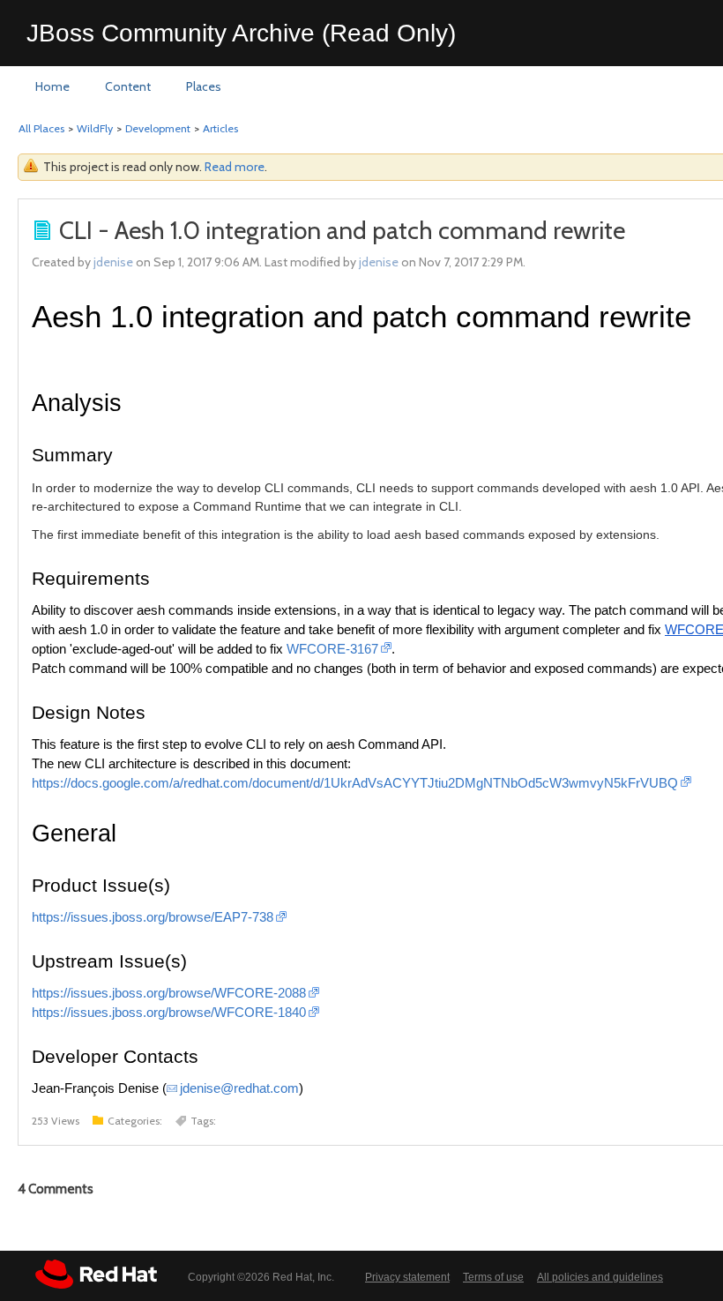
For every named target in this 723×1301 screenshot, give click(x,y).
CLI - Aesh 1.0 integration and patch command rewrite (342, 230)
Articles (220, 128)
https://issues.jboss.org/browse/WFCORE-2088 (169, 993)
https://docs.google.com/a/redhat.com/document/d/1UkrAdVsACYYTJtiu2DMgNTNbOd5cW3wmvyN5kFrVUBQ (355, 783)
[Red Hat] (96, 1274)
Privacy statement (407, 1277)
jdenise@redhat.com (239, 1088)
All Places (41, 128)
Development (157, 128)
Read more (235, 167)
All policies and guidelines (600, 1277)
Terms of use (493, 1277)
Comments (55, 1189)
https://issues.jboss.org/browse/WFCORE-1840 (169, 1013)
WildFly (95, 128)
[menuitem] (52, 87)
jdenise (113, 262)
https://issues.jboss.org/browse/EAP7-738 (152, 917)
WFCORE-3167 (332, 649)
